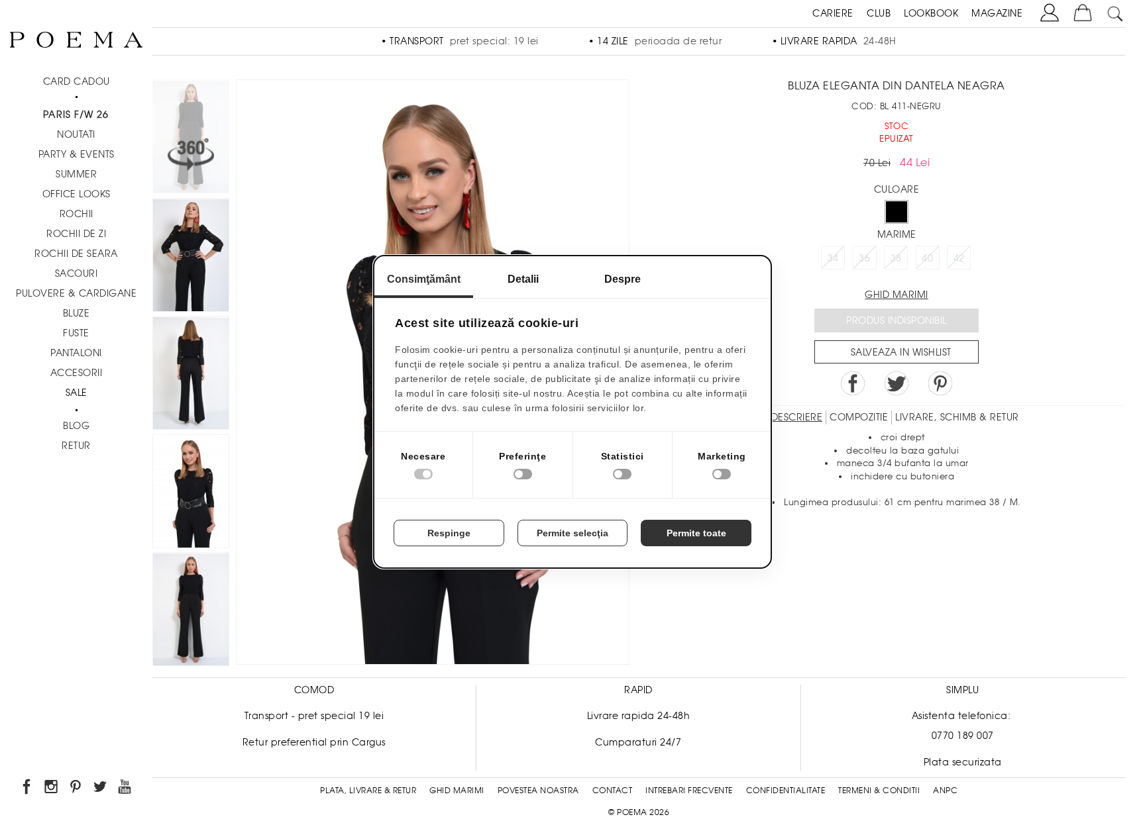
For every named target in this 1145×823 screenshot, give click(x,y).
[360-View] (190, 138)
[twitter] (101, 789)
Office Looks (76, 194)
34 (833, 258)
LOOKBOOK (931, 13)
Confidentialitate (786, 790)
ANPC (945, 790)
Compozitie (859, 417)
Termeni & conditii (879, 790)
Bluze (76, 313)
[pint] (76, 789)
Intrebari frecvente (689, 790)
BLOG (76, 425)
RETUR (76, 445)
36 (864, 258)
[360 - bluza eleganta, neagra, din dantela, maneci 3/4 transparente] (190, 611)
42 (959, 258)
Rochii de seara (76, 253)
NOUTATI (76, 134)
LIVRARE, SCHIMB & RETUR (957, 417)
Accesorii (76, 372)
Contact (612, 790)
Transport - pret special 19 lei (314, 715)
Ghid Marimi (456, 790)
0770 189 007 (963, 735)
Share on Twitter (896, 383)
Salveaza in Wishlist (901, 352)
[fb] (27, 789)
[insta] (52, 789)
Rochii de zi (76, 233)
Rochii (76, 214)
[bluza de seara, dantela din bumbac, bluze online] (190, 375)
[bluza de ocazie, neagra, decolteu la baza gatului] (190, 493)
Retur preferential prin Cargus (314, 742)
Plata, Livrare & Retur (368, 790)
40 (927, 258)
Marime (896, 234)
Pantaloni (76, 353)
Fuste (76, 333)
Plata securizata (963, 762)
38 (896, 258)
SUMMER (76, 174)
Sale (76, 392)
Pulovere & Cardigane (76, 293)
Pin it (940, 383)
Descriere (797, 417)
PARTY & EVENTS (76, 154)
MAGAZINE (996, 13)
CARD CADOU (76, 81)
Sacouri (76, 273)
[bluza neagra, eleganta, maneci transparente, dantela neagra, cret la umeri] (190, 257)
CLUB (879, 13)
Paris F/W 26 (76, 114)
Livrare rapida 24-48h (638, 715)
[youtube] (125, 789)
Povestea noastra (538, 790)
